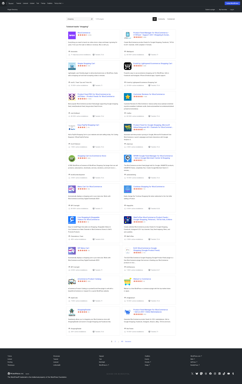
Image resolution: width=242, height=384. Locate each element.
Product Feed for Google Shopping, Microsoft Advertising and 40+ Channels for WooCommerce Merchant (153, 126)
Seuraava (128, 341)
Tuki (100, 359)
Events (147, 359)
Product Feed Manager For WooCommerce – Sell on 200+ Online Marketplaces (150, 311)
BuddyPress (195, 365)
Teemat (55, 359)
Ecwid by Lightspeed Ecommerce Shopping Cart (152, 63)
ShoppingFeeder (84, 310)
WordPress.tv (104, 365)
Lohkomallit (56, 365)
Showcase (56, 356)
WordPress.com (196, 356)
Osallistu (147, 356)
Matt (193, 359)
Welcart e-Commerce (142, 279)
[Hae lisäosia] (92, 19)
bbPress (194, 362)
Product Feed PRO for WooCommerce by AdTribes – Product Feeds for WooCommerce (96, 95)
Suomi (27, 374)
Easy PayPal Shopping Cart (88, 125)
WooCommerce (84, 33)
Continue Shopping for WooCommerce (148, 187)
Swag (147, 365)
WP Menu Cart (83, 248)
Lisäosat (55, 362)
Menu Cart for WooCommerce (90, 187)
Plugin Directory (13, 9)
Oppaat (101, 356)
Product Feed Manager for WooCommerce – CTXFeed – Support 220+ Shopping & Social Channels (151, 34)
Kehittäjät (102, 362)
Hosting (10, 362)
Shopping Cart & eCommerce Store (92, 156)
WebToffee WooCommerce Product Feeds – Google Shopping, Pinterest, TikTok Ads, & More (152, 218)
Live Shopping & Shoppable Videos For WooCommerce (88, 218)
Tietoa (10, 356)
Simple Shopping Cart (86, 63)
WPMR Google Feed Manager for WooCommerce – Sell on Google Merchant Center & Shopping (153, 157)
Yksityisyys (11, 365)
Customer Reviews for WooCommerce (149, 94)
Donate (148, 362)
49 (122, 341)
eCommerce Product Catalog (89, 279)
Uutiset (10, 359)
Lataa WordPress (232, 3)
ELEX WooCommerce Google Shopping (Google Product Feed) (146, 249)
